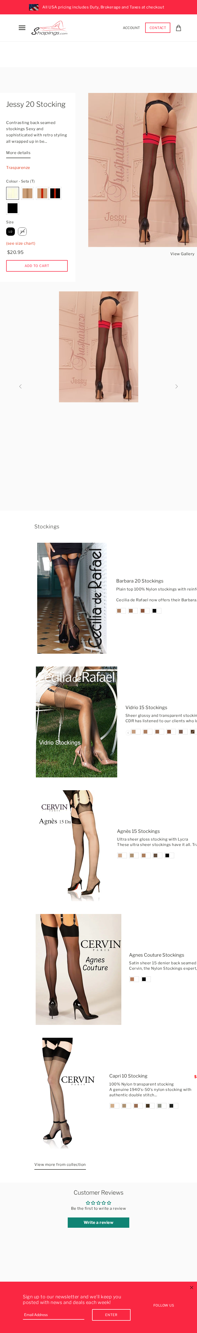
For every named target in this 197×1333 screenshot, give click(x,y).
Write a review (98, 1222)
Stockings (47, 526)
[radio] (12, 193)
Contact (158, 28)
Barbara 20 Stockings (139, 581)
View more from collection (60, 1164)
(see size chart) (20, 243)
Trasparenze (18, 167)
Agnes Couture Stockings (156, 955)
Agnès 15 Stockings (138, 831)
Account (131, 28)
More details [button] (18, 152)
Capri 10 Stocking (128, 1076)
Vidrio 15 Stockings (146, 707)
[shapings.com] (50, 27)
